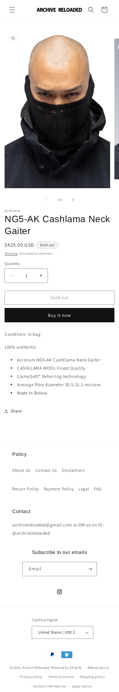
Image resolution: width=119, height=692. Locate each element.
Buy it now (59, 315)
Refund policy (98, 667)
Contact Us (46, 470)
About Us (21, 470)
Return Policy (25, 489)
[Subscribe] (90, 569)
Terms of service (61, 677)
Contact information (49, 686)
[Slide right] (73, 199)
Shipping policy (92, 677)
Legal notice (82, 686)
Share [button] (16, 411)
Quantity (12, 263)
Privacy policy (31, 677)
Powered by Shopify (66, 667)
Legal (83, 489)
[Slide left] (46, 199)
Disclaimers (73, 470)
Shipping (11, 253)
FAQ (98, 489)
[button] (12, 9)
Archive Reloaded (36, 667)
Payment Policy (59, 489)
